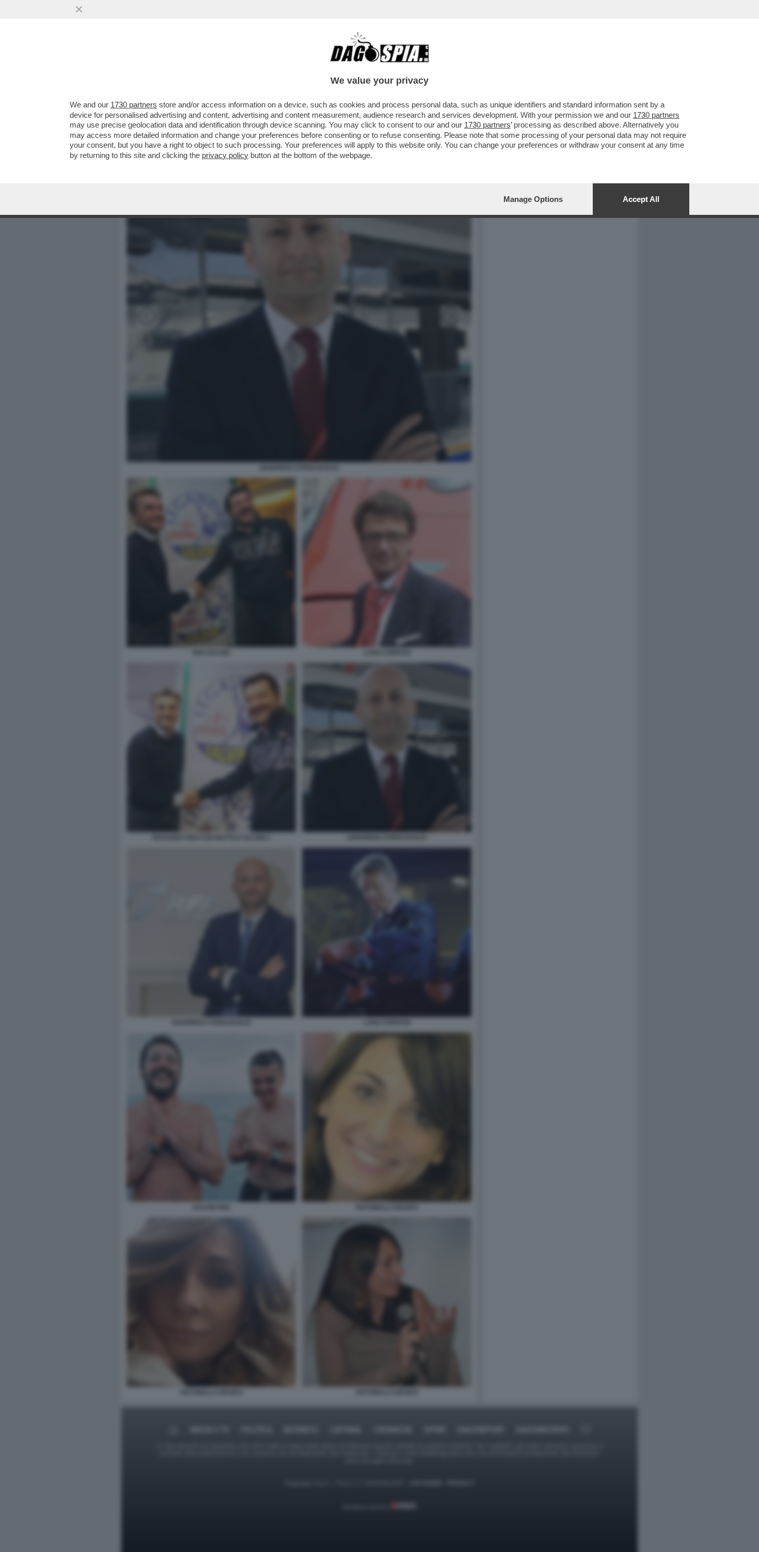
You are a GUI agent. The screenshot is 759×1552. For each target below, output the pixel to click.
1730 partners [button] (133, 104)
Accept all (641, 199)
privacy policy (225, 155)
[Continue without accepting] (79, 9)
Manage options (533, 199)
